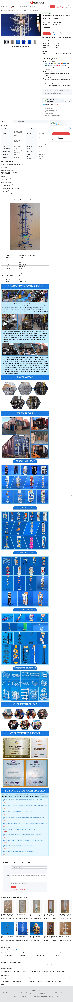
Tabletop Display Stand (36, 971)
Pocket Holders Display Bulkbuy (55, 981)
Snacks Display (4, 958)
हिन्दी (64, 992)
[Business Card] (70, 128)
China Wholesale (35, 989)
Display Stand (35, 10)
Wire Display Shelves (17, 981)
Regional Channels (57, 989)
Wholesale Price (43, 989)
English (11, 992)
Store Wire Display (41, 981)
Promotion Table (22, 955)
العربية (52, 992)
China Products (13, 989)
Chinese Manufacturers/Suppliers (23, 989)
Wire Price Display (65, 978)
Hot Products (5, 989)
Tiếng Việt (34, 993)
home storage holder (41, 955)
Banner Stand (6, 971)
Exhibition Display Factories (52, 978)
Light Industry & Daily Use (10, 10)
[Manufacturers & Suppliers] (36, 2)
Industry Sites (50, 989)
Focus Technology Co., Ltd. (27, 996)
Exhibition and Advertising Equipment (24, 10)
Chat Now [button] (57, 34)
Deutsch (42, 992)
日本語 (60, 992)
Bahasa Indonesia (41, 993)
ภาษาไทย (68, 992)
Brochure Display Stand (62, 971)
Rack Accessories (23, 958)
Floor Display (22, 952)
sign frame (38, 958)
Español (15, 992)
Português (21, 992)
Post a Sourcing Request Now (18, 889)
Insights (39, 990)
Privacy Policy (57, 996)
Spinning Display (40, 952)
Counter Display (4, 952)
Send (14, 887)
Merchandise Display (58, 952)
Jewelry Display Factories (37, 978)
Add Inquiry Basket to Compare (21, 46)
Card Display (57, 955)
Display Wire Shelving (30, 981)
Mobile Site (34, 990)
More (2, 984)
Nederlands (47, 992)
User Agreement (44, 996)
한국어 (56, 992)
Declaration (51, 996)
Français (26, 992)
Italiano (37, 992)
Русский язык (32, 992)
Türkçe (29, 993)
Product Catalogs (22, 949)
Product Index (65, 989)
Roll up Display (25, 971)
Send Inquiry (47, 34)
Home (2, 10)
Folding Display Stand (49, 971)
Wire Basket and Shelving (6, 955)
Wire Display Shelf (6, 981)
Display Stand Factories (23, 978)
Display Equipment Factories (9, 978)
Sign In (44, 115)
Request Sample (67, 37)
